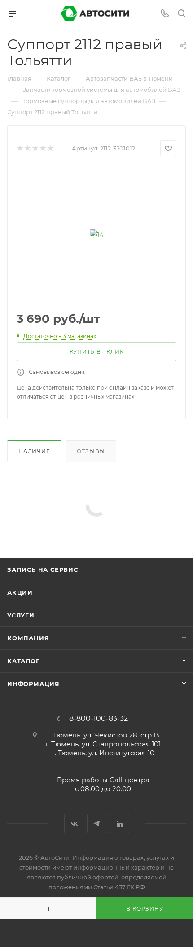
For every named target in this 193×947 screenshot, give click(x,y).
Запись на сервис (42, 569)
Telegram (96, 823)
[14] (96, 234)
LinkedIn (119, 823)
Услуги (21, 615)
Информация (33, 683)
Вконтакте (73, 823)
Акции (20, 592)
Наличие (34, 451)
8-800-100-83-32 (98, 718)
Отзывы (91, 451)
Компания (28, 638)
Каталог (23, 660)
